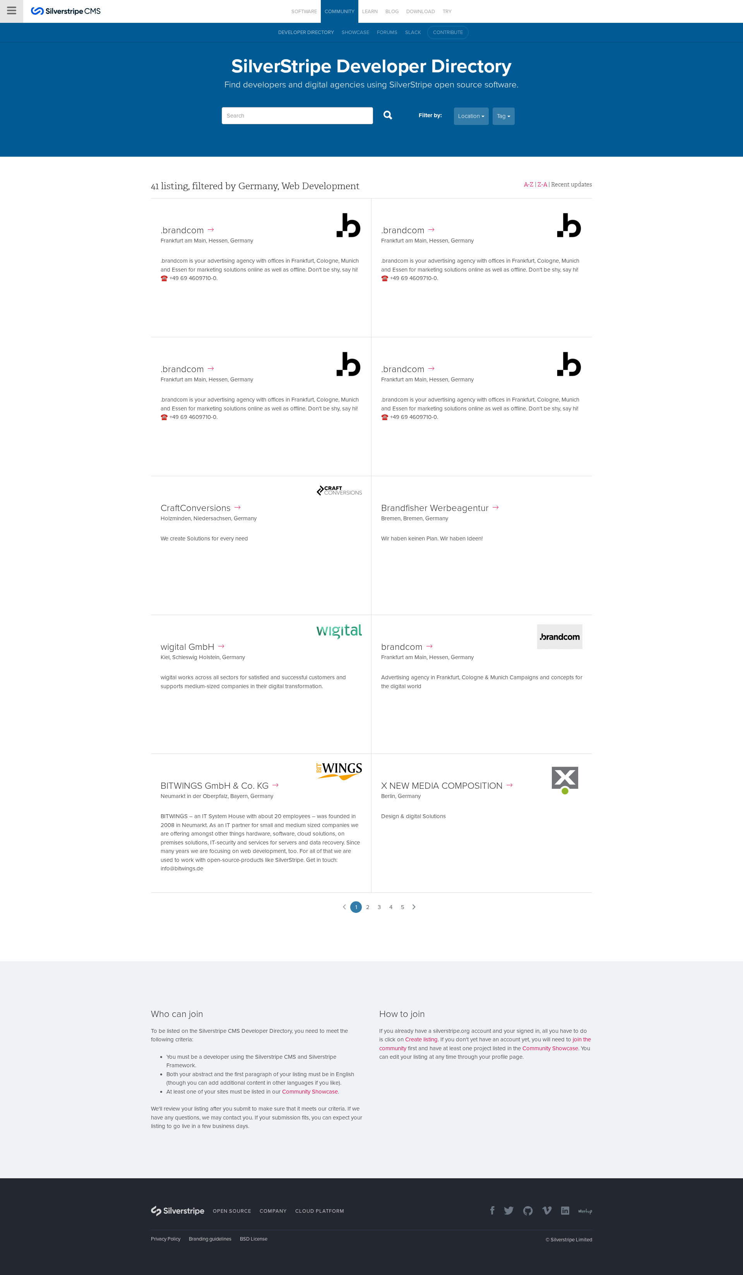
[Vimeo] (543, 1211)
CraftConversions (196, 508)
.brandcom (182, 230)
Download (420, 12)
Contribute (448, 32)
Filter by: (430, 115)
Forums (387, 32)
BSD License (253, 1239)
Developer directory (306, 32)
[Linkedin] (561, 1211)
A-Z (529, 184)
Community (339, 12)
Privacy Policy (165, 1239)
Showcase (355, 32)
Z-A (542, 184)
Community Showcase (310, 1091)
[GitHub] (524, 1211)
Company (273, 1211)
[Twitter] (505, 1211)
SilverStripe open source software (453, 84)
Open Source (232, 1211)
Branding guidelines (210, 1239)
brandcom (402, 647)
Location (469, 116)
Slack (413, 32)
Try (447, 12)
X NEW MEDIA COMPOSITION (442, 785)
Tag (502, 116)
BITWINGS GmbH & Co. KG (215, 785)
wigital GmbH (187, 647)
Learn (370, 12)
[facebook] (489, 1211)
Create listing (421, 1039)
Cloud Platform (319, 1211)
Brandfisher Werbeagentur (435, 508)
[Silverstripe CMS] (66, 12)
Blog (392, 12)
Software (304, 12)
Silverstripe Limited (571, 1240)
